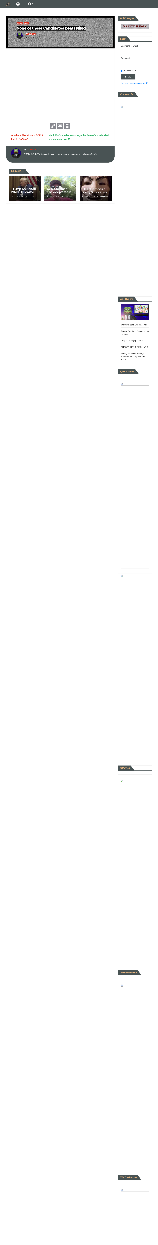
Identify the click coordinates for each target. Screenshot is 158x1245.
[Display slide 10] (142, 959)
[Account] (30, 4)
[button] (139, 4)
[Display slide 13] (141, 961)
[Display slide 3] (141, 564)
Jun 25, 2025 (54, 197)
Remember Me (129, 71)
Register (124, 83)
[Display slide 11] (144, 959)
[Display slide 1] (137, 564)
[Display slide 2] (139, 564)
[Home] (8, 4)
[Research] (19, 4)
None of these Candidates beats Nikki (51, 28)
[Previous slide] (124, 475)
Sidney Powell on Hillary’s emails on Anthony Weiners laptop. (133, 356)
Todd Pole (30, 34)
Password (125, 58)
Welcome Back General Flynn (134, 325)
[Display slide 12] (139, 961)
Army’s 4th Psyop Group (132, 341)
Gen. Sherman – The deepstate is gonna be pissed (59, 192)
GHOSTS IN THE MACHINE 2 (134, 347)
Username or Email (129, 46)
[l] (39, 4)
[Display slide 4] (143, 564)
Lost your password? (139, 83)
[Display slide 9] (140, 959)
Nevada (19, 23)
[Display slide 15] (145, 961)
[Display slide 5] (145, 564)
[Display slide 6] (135, 959)
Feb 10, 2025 (90, 197)
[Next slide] (146, 475)
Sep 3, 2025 (18, 197)
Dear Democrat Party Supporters (94, 190)
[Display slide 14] (143, 961)
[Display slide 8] (138, 959)
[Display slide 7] (137, 959)
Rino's (26, 23)
